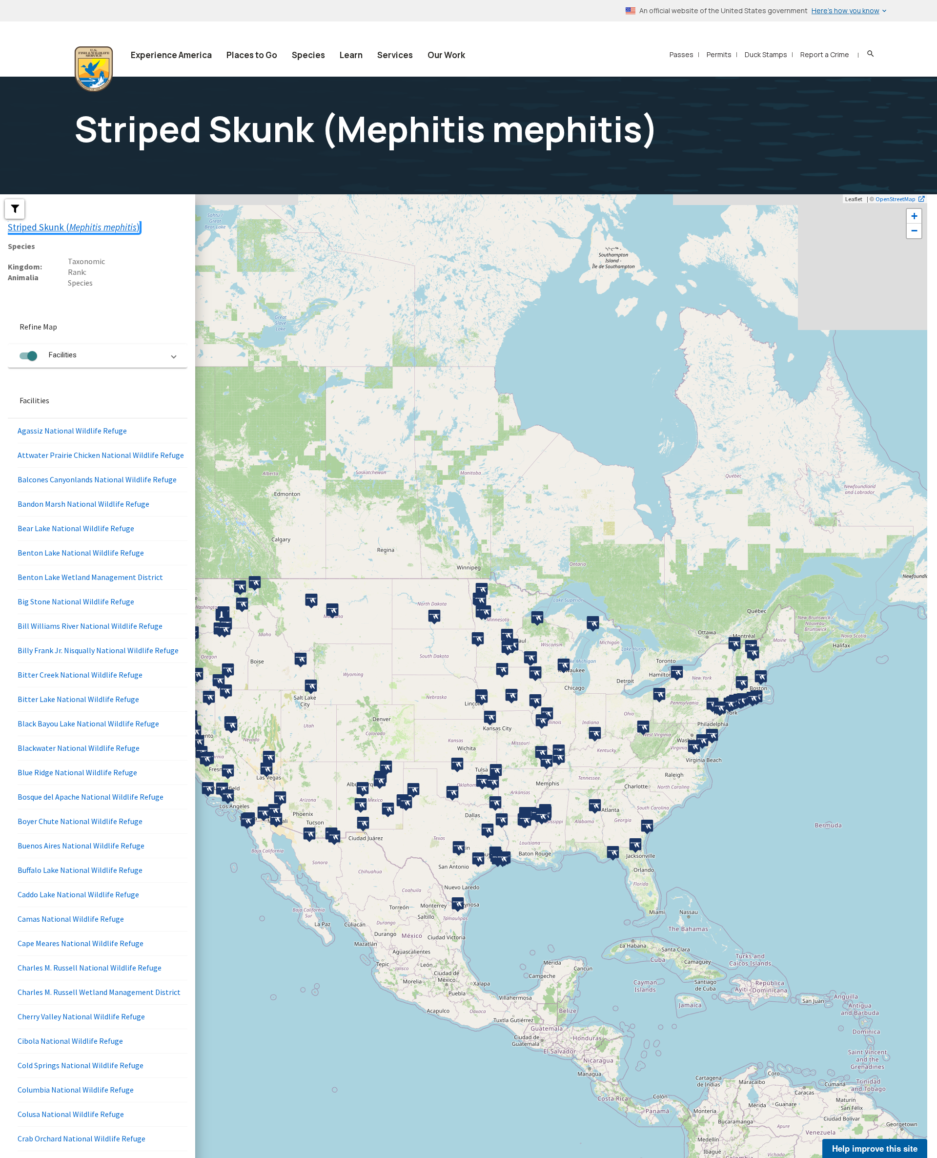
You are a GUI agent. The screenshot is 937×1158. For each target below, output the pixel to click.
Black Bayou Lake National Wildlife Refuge (88, 723)
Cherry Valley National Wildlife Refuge (81, 1016)
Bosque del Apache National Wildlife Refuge (90, 797)
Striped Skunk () (74, 227)
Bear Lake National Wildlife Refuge (76, 528)
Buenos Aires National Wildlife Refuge (81, 845)
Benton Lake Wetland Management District (90, 577)
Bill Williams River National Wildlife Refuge (90, 626)
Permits (719, 54)
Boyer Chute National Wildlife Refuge (80, 821)
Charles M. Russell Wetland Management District (99, 992)
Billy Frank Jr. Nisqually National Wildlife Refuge (98, 650)
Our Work (446, 55)
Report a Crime (824, 54)
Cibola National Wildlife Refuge (70, 1041)
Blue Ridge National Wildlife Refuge (77, 772)
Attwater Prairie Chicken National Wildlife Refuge (101, 455)
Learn (351, 55)
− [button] (914, 231)
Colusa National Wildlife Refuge (71, 1114)
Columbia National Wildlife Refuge (76, 1090)
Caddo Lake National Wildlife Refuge (78, 894)
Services (395, 55)
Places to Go (251, 55)
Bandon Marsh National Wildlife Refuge (83, 504)
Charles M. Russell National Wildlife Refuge (90, 968)
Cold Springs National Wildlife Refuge (80, 1065)
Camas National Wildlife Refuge (71, 919)
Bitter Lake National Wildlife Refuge (78, 699)
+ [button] (914, 216)
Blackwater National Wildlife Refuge (79, 748)
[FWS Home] (93, 69)
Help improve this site (874, 1148)
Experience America (171, 55)
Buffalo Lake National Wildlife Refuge (80, 870)
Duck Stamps (766, 54)
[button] (14, 209)
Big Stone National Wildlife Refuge (76, 601)
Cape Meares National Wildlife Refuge (80, 943)
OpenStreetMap (896, 199)
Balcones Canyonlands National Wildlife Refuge (97, 479)
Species (308, 55)
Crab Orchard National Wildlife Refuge (81, 1138)
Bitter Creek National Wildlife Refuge (80, 675)
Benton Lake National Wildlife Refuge (81, 553)
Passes (681, 54)
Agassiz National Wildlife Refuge (72, 430)
